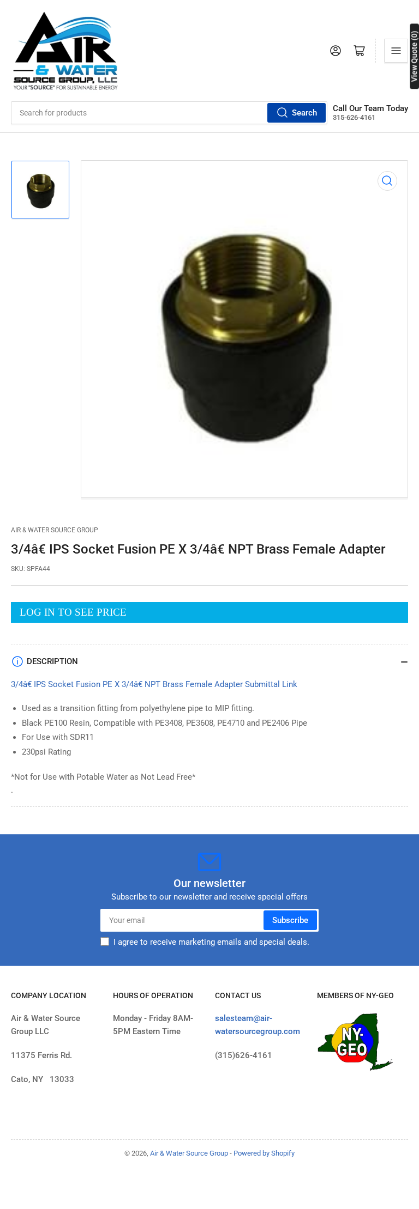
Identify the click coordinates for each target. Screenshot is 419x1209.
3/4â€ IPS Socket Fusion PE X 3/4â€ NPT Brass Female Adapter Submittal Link (154, 684)
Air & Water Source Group (54, 530)
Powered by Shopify (264, 1153)
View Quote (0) (414, 56)
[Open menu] (396, 51)
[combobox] (169, 112)
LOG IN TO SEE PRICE (73, 612)
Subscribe (290, 920)
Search (304, 113)
